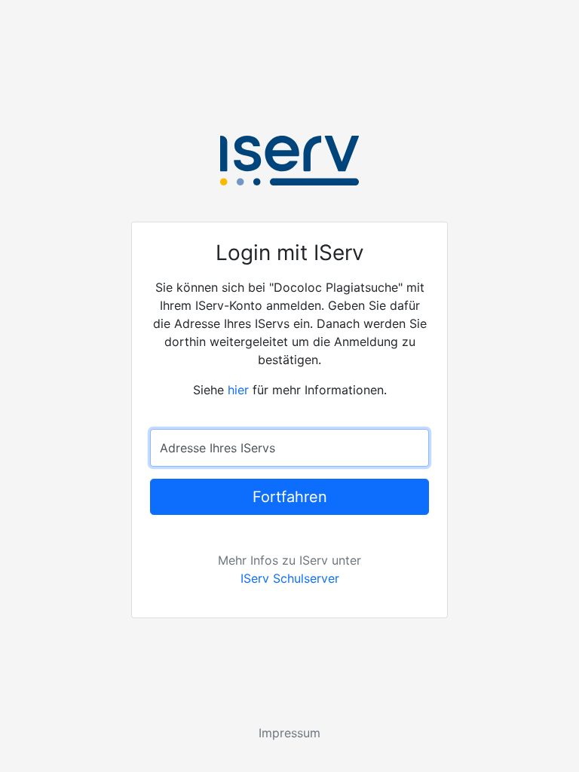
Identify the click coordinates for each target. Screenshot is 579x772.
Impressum (289, 732)
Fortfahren (290, 497)
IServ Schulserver (289, 578)
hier (238, 389)
